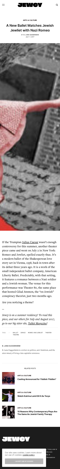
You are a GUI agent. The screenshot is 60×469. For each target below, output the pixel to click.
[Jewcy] (30, 5)
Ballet (15, 332)
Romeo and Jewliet (35, 332)
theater (48, 332)
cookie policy (29, 455)
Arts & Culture (30, 20)
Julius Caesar (30, 242)
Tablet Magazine (37, 323)
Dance (23, 332)
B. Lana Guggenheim (31, 35)
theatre (16, 334)
